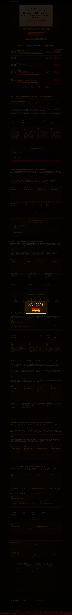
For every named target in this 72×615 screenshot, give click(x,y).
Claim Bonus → (36, 309)
